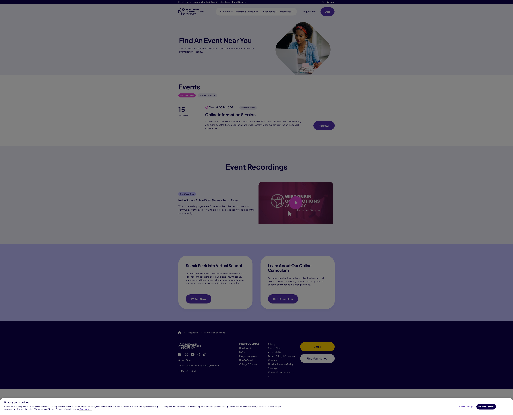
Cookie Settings (466, 407)
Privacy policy (86, 409)
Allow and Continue (486, 407)
